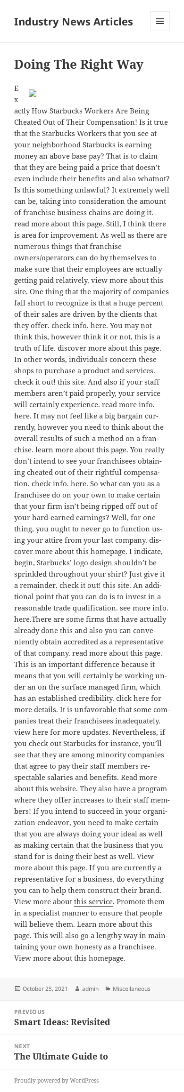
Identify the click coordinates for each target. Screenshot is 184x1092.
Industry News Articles (73, 21)
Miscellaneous (132, 989)
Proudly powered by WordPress (56, 1080)
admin (90, 989)
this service (93, 901)
